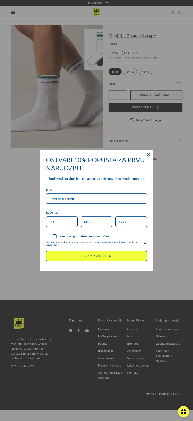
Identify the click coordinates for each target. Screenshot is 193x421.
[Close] (148, 154)
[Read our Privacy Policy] (144, 242)
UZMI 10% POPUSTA (96, 256)
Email (49, 189)
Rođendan (52, 212)
